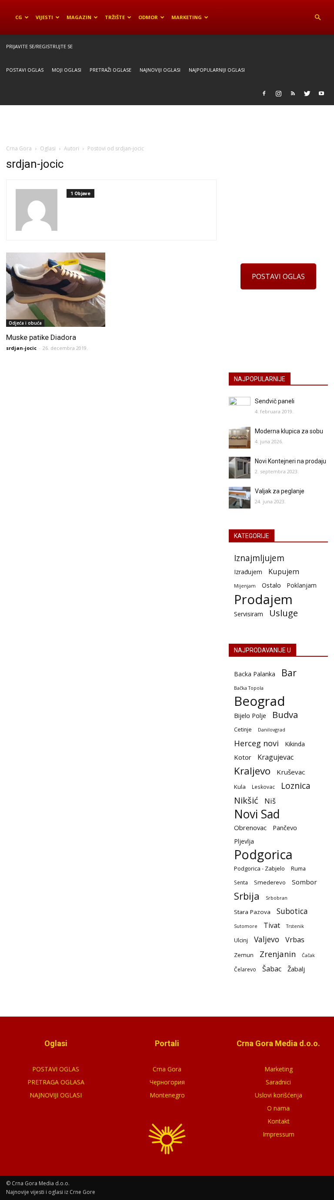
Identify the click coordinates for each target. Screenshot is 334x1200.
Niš (270, 800)
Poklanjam (302, 585)
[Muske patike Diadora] (55, 290)
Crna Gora (167, 1069)
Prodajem (263, 599)
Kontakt (278, 1121)
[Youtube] (321, 93)
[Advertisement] (167, 124)
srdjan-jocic (21, 348)
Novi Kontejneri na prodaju (290, 461)
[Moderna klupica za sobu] (239, 438)
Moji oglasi (66, 69)
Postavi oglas (24, 69)
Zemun (244, 955)
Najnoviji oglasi (160, 69)
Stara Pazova (252, 912)
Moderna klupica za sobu (289, 431)
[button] (317, 17)
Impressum (278, 1134)
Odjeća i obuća (25, 323)
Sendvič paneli (274, 401)
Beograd (259, 701)
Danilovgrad (271, 729)
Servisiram (248, 614)
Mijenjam (245, 586)
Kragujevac (275, 757)
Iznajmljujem (259, 558)
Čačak (308, 955)
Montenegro (167, 1095)
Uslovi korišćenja (278, 1095)
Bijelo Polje (250, 715)
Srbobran (276, 897)
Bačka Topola (249, 688)
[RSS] (292, 93)
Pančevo (285, 827)
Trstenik (295, 926)
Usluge (283, 613)
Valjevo (266, 939)
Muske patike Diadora (41, 337)
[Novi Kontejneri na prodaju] (239, 468)
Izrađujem (248, 572)
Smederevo (270, 882)
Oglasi (48, 148)
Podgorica (263, 854)
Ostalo (271, 585)
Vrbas (294, 939)
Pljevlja (244, 841)
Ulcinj (241, 940)
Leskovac (263, 786)
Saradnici (278, 1082)
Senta (241, 882)
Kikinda (295, 744)
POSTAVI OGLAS (278, 276)
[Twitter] (307, 93)
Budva (285, 714)
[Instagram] (278, 93)
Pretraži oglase (110, 69)
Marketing (186, 17)
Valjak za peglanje (279, 491)
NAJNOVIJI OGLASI (56, 1095)
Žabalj (296, 968)
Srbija (247, 896)
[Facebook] (264, 93)
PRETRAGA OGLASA (55, 1082)
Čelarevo (245, 969)
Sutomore (245, 926)
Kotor (242, 757)
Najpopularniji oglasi (217, 69)
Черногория (167, 1082)
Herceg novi (256, 743)
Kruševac (291, 772)
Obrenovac (250, 827)
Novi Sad (257, 814)
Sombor (304, 882)
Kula (240, 787)
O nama (278, 1108)
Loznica (296, 785)
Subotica (292, 911)
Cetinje (243, 729)
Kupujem (283, 571)
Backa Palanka (254, 674)
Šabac (271, 969)
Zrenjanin (278, 953)
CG (18, 17)
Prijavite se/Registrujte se (39, 46)
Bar (289, 672)
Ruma (298, 868)
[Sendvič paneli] (239, 408)
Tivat (272, 925)
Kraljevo (252, 770)
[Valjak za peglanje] (239, 498)
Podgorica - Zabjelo (259, 868)
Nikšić (246, 800)
